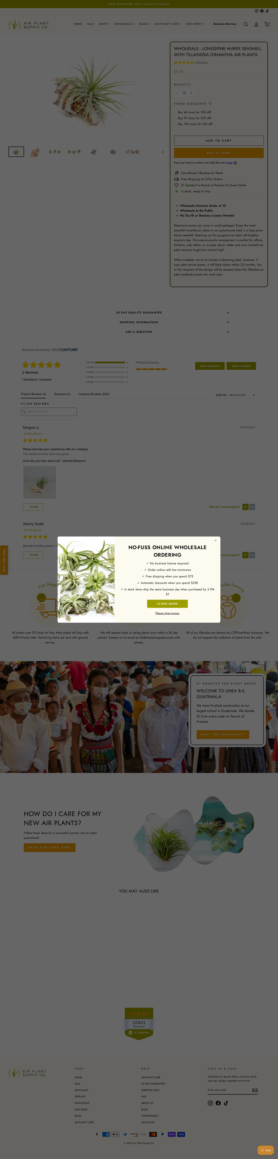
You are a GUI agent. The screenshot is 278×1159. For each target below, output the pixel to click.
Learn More (167, 603)
